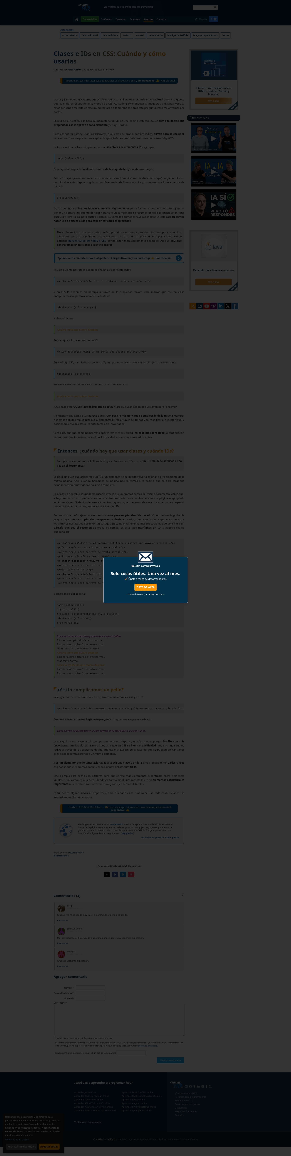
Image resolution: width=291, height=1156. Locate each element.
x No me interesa (135, 594)
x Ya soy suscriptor (155, 594)
